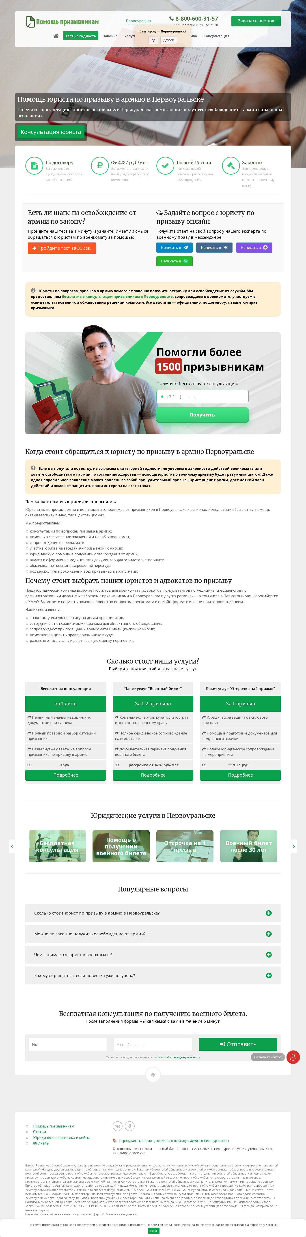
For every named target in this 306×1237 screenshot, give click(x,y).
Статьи (39, 1131)
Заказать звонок (256, 21)
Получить (202, 414)
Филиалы (41, 1143)
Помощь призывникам (53, 1126)
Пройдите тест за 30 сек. (63, 248)
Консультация (216, 36)
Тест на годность (80, 36)
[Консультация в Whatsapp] (293, 1057)
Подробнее (65, 775)
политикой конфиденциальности (177, 1057)
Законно (110, 36)
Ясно (153, 1231)
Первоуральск (138, 20)
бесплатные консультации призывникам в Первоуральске (117, 296)
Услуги (130, 36)
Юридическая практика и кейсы (61, 1137)
